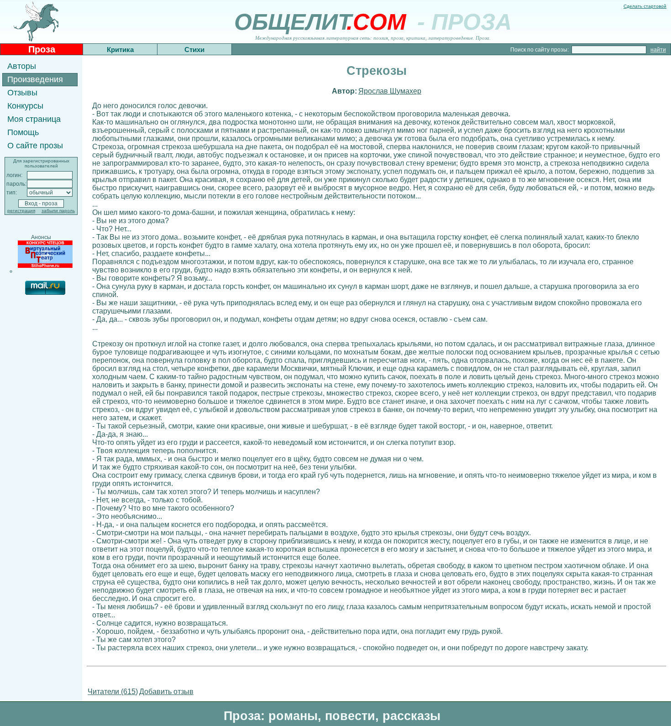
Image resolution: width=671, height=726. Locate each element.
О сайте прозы (35, 145)
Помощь (23, 132)
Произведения (35, 79)
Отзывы (22, 92)
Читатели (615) (113, 691)
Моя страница (34, 119)
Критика (120, 49)
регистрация (21, 210)
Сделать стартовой (645, 6)
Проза (41, 49)
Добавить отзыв (166, 691)
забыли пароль (58, 210)
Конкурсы (25, 105)
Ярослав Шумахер (389, 91)
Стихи (194, 49)
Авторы (21, 66)
